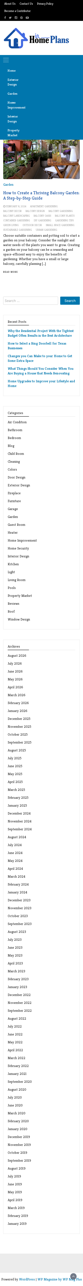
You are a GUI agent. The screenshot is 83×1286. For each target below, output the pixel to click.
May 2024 (15, 860)
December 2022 (19, 995)
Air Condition (17, 422)
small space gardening (60, 225)
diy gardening (42, 220)
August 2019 (17, 1168)
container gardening (16, 220)
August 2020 (17, 1089)
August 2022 (17, 1018)
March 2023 (16, 971)
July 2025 (14, 758)
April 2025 (15, 782)
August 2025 (17, 750)
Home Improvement (12, 104)
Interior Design (12, 118)
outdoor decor (32, 225)
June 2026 (15, 671)
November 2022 (19, 1002)
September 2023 (19, 924)
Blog (11, 446)
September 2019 (19, 1160)
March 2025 (16, 789)
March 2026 (16, 695)
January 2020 (17, 1129)
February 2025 (18, 797)
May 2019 (15, 1192)
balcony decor (12, 211)
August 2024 (17, 837)
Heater (13, 532)
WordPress (27, 1279)
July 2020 (15, 1097)
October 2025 (18, 734)
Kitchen (13, 564)
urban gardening (46, 229)
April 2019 (15, 1200)
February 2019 (18, 1216)
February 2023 (18, 979)
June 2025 (15, 766)
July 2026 (15, 663)
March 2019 (16, 1208)
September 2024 (20, 829)
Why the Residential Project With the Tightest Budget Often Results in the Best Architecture (41, 333)
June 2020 (15, 1105)
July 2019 (14, 1176)
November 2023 (19, 908)
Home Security (18, 548)
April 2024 (15, 868)
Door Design (16, 477)
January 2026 (17, 711)
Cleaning (14, 461)
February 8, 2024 (16, 206)
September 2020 (20, 1081)
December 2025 (19, 718)
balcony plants (64, 215)
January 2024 (17, 892)
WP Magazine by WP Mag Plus (59, 1279)
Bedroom (14, 438)
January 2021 (17, 1073)
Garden (12, 93)
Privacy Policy (45, 4)
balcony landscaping (16, 215)
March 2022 (16, 1058)
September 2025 (19, 742)
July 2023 (14, 939)
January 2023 (17, 987)
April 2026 (15, 687)
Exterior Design (12, 82)
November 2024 (19, 821)
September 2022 (20, 1010)
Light (11, 572)
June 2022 (15, 1034)
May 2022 (15, 1042)
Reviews (13, 603)
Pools (12, 588)
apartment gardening (44, 206)
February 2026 (18, 703)
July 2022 (15, 1026)
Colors (12, 469)
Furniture (14, 501)
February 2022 (18, 1066)
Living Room (17, 580)
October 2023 (18, 916)
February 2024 (18, 884)
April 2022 (15, 1050)
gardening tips (64, 220)
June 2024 (15, 853)
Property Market (12, 132)
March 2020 (16, 1113)
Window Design (19, 619)
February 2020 (18, 1121)
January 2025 (17, 805)
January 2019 (17, 1223)
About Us (10, 4)
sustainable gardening (17, 229)
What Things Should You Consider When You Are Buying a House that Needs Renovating (40, 371)
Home (11, 70)
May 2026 (15, 679)
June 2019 (15, 1184)
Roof (11, 611)
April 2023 (15, 963)
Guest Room (16, 524)
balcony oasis (42, 215)
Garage (13, 509)
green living (11, 225)
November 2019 (19, 1144)
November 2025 (19, 726)
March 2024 (16, 876)
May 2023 (15, 955)
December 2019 (19, 1137)
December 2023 (19, 900)
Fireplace (14, 493)
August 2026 (17, 655)
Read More (10, 271)
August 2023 (17, 931)
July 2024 (15, 845)
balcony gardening (61, 211)
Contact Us (26, 4)
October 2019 (17, 1152)
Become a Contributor (17, 11)
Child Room (16, 453)
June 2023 (15, 947)
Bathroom (15, 430)
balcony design (35, 211)
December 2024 (19, 813)
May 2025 (15, 774)
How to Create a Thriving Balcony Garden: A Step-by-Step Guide (41, 195)
